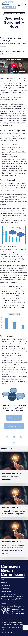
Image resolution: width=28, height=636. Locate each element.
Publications (5, 589)
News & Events (6, 592)
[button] (25, 5)
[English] (19, 5)
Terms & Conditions (16, 627)
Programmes (5, 586)
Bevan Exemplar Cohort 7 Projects (14, 13)
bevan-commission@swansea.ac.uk (12, 606)
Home (3, 580)
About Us (4, 583)
